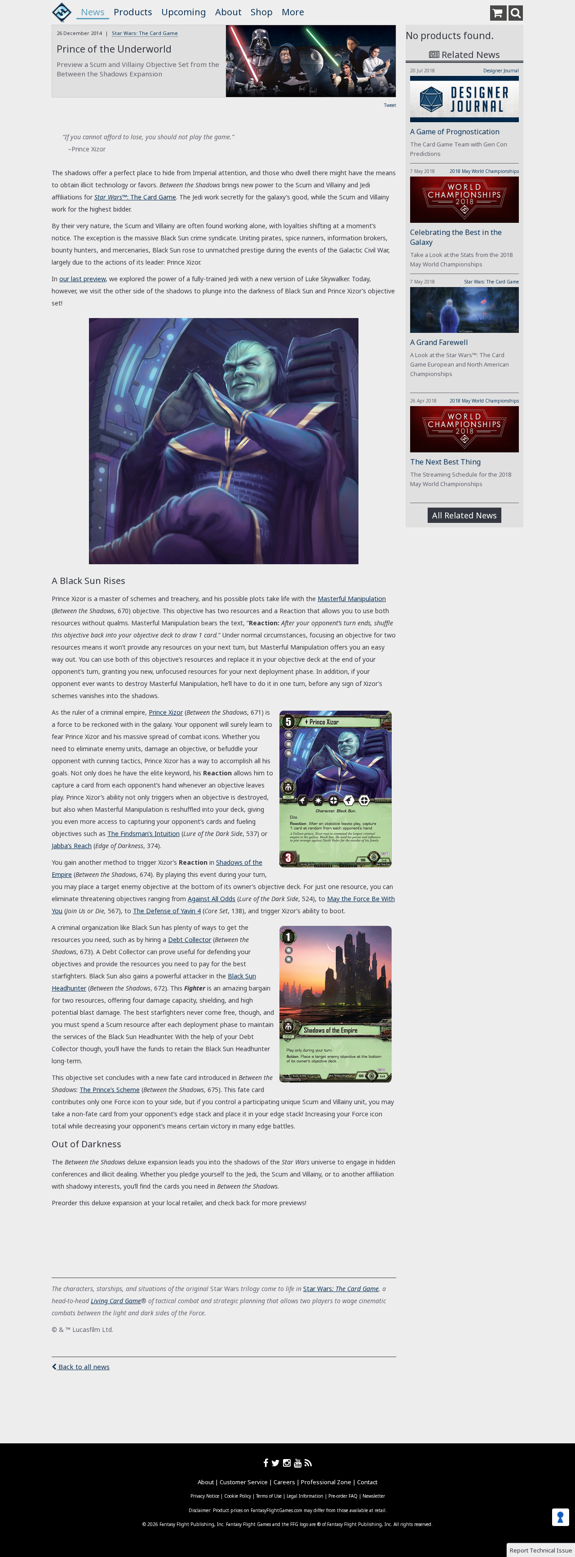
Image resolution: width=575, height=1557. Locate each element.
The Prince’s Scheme (110, 1089)
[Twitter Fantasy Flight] (277, 1463)
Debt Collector (189, 939)
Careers (284, 1482)
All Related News (464, 515)
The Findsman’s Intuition (143, 833)
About (228, 12)
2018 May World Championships (484, 171)
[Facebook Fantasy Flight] (267, 1463)
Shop (262, 12)
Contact (367, 1482)
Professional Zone (326, 1482)
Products (133, 12)
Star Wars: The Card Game (145, 33)
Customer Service (244, 1482)
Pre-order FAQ (343, 1496)
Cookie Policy (237, 1496)
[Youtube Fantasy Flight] (299, 1463)
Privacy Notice (204, 1496)
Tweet (390, 105)
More (293, 12)
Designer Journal (501, 70)
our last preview (82, 278)
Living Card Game (116, 1300)
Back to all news (83, 1366)
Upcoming (183, 12)
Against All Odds (211, 898)
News (93, 12)
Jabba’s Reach (72, 845)
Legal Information (305, 1496)
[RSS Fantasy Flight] (308, 1463)
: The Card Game (135, 197)
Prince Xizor (166, 712)
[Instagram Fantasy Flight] (288, 1463)
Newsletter (374, 1496)
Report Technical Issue (541, 1550)
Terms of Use (269, 1496)
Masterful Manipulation (352, 598)
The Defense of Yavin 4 (167, 911)
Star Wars (317, 1288)
